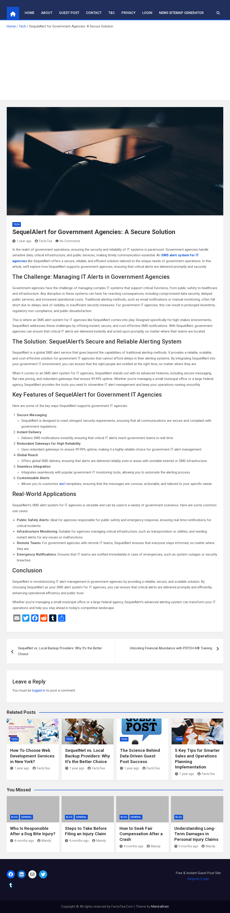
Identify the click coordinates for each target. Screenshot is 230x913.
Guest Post (69, 13)
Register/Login (198, 879)
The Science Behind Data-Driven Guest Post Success (140, 756)
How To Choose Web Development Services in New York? (32, 756)
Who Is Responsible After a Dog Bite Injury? (32, 831)
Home (29, 13)
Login (147, 13)
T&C (111, 13)
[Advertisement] (115, 62)
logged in (38, 690)
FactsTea (45, 241)
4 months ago (24, 840)
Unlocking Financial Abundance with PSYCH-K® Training (171, 648)
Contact (94, 13)
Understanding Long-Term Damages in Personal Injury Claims (196, 834)
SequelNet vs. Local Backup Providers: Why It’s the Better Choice (60, 651)
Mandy (46, 840)
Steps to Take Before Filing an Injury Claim (86, 831)
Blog (14, 817)
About (46, 13)
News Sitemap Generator (181, 13)
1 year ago (24, 241)
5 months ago (188, 846)
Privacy (128, 13)
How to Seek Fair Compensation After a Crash (141, 834)
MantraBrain (160, 906)
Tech (16, 224)
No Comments (70, 241)
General (26, 817)
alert (62, 484)
